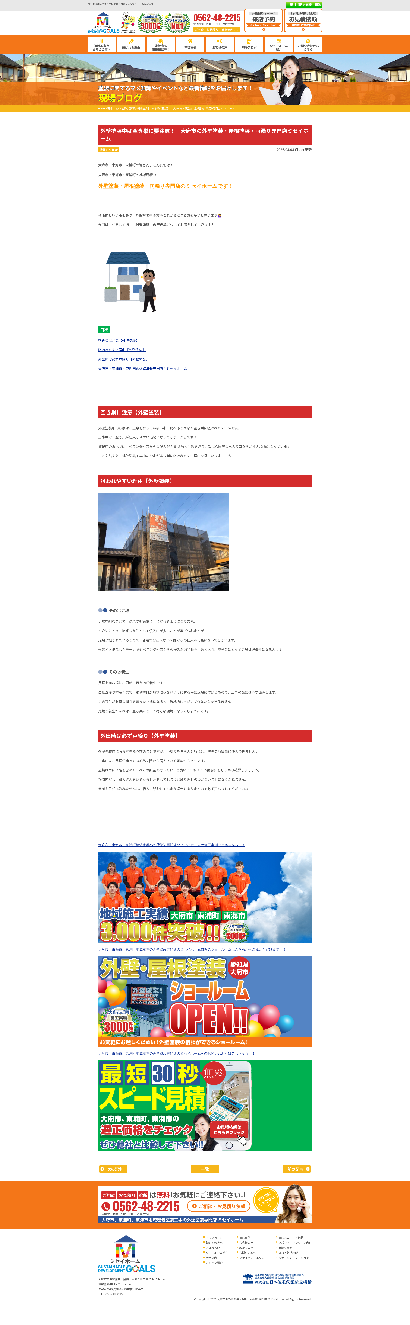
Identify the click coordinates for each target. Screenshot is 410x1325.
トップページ (214, 1238)
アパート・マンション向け (295, 1243)
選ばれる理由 (131, 47)
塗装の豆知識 (109, 150)
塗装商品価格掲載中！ (161, 47)
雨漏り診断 (285, 1248)
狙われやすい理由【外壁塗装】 (122, 349)
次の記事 (115, 1169)
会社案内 (211, 1258)
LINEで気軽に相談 (308, 4)
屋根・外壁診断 (288, 1253)
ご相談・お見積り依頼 (221, 1206)
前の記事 (295, 1169)
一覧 (205, 1169)
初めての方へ (214, 1243)
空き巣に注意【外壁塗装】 (118, 340)
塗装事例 (190, 47)
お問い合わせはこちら (308, 47)
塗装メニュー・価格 (290, 1238)
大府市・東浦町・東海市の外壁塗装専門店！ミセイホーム (142, 368)
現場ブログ (249, 47)
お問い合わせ (247, 1253)
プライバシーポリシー (253, 1258)
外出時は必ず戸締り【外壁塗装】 (123, 359)
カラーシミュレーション (293, 1258)
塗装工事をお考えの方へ (102, 47)
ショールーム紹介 (279, 47)
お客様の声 (219, 47)
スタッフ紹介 (214, 1263)
